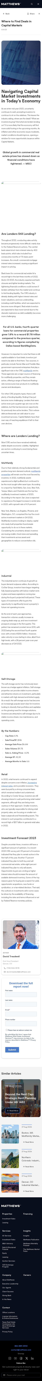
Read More (14, 1111)
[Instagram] (9, 1358)
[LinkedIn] (32, 1358)
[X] (26, 1358)
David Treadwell (11, 956)
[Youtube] (15, 1358)
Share (32, 14)
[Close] (39, 13)
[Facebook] (21, 1358)
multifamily (27, 370)
